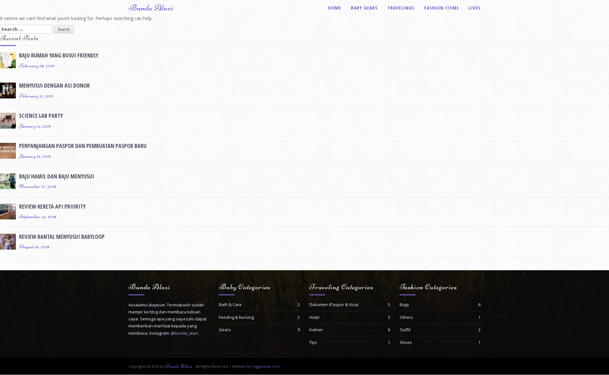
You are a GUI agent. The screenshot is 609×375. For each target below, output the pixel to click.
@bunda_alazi (184, 333)
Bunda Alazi (150, 7)
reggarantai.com (266, 366)
